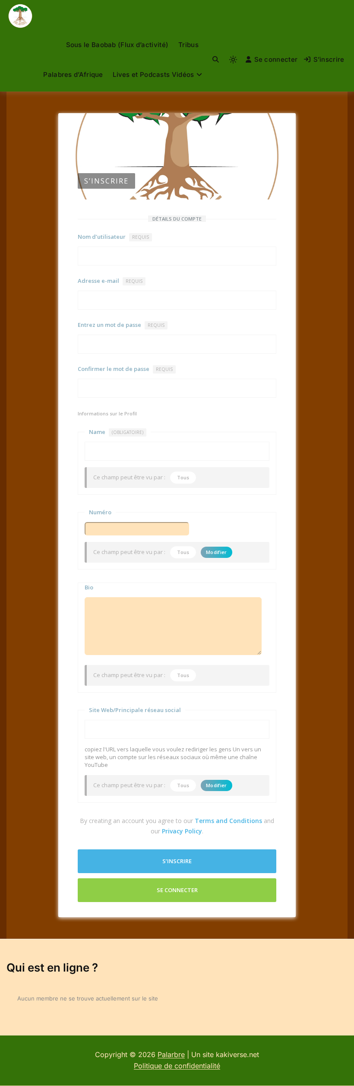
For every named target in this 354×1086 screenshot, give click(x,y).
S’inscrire (329, 59)
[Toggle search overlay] (215, 59)
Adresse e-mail (110, 281)
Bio (89, 587)
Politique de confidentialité (177, 1065)
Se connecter (276, 59)
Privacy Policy (182, 831)
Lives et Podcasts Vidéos (153, 74)
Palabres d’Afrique (73, 74)
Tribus (188, 45)
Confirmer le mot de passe (125, 369)
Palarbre (171, 1054)
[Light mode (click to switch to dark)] (233, 59)
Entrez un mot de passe (121, 325)
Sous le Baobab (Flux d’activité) (117, 45)
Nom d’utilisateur (113, 237)
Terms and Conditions (228, 821)
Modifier (216, 552)
